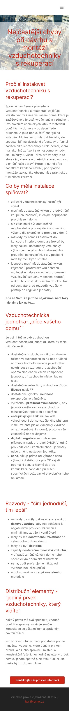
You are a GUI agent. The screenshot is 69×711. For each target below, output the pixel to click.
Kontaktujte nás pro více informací (37, 680)
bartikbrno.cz (34, 701)
